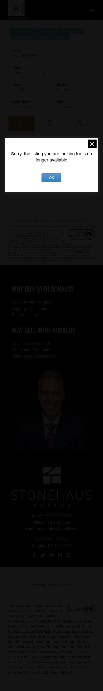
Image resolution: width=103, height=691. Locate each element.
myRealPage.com (60, 585)
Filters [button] (79, 123)
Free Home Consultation (33, 356)
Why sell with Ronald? (31, 343)
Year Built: (22, 106)
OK (51, 178)
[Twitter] (43, 555)
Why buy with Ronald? (32, 302)
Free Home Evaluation (32, 350)
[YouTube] (51, 555)
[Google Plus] (68, 555)
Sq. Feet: (66, 106)
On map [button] (49, 123)
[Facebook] (34, 555)
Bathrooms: (62, 89)
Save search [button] (21, 123)
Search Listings (25, 315)
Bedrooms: (18, 89)
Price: (24, 55)
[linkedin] (60, 555)
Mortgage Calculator (30, 309)
